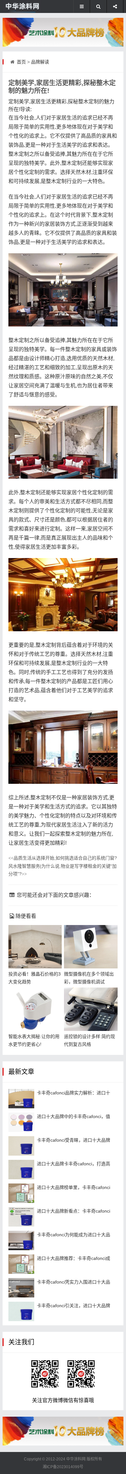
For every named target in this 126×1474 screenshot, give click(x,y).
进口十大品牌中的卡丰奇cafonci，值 (73, 1116)
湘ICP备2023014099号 (63, 1467)
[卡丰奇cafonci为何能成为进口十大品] (21, 1240)
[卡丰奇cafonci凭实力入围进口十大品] (21, 1287)
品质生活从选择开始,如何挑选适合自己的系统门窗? (62, 858)
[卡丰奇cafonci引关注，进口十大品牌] (21, 1311)
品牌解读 (40, 61)
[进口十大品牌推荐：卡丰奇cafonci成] (21, 1264)
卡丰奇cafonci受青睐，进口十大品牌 (73, 1140)
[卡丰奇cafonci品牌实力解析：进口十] (21, 1098)
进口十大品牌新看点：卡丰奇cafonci (73, 1211)
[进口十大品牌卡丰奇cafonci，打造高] (21, 1169)
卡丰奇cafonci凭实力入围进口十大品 (73, 1282)
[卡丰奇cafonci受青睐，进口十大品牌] (21, 1146)
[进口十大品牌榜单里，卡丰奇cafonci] (21, 1193)
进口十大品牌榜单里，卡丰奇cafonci (73, 1187)
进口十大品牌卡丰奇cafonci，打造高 (73, 1163)
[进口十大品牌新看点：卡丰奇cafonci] (21, 1217)
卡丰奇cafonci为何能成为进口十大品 (73, 1234)
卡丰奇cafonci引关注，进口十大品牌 (73, 1305)
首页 (21, 61)
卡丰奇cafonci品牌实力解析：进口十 (73, 1092)
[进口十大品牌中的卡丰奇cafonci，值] (21, 1122)
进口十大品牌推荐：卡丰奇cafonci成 (73, 1258)
